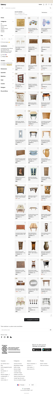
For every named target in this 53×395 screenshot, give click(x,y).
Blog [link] (2, 365)
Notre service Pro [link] (30, 369)
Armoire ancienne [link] (18, 363)
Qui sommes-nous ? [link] (5, 363)
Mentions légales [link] (5, 374)
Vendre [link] (40, 4)
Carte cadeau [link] (30, 367)
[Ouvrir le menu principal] (2, 8)
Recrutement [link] (4, 370)
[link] (3, 4)
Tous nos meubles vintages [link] (20, 380)
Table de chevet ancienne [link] (19, 376)
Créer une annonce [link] (44, 365)
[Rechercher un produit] (50, 8)
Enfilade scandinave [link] (18, 374)
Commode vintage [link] (18, 372)
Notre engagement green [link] (6, 367)
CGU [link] (2, 372)
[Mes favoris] (49, 4)
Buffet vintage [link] (17, 367)
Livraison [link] (29, 365)
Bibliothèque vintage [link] (18, 365)
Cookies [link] (3, 378)
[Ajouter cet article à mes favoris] (25, 18)
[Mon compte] (43, 4)
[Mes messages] (46, 4)
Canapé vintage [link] (17, 370)
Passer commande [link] (32, 363)
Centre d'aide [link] (4, 380)
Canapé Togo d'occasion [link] (19, 378)
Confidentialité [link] (5, 376)
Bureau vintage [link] (17, 369)
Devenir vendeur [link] (43, 363)
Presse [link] (2, 369)
